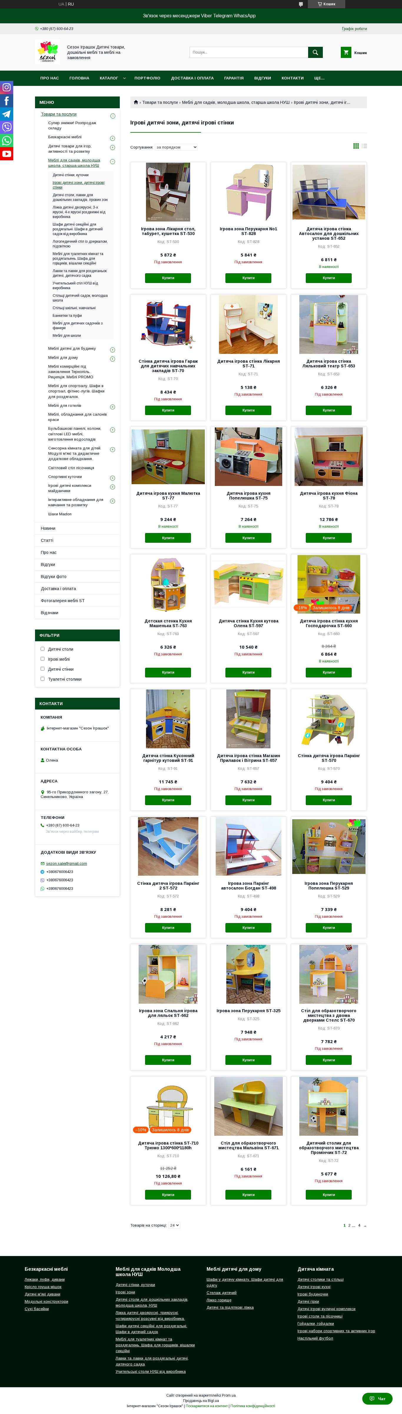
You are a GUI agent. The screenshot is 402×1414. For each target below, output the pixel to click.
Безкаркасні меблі (65, 137)
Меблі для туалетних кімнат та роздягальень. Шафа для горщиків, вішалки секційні (78, 258)
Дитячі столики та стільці (321, 1279)
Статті (47, 540)
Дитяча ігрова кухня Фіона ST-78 (329, 495)
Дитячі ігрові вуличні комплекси (327, 1309)
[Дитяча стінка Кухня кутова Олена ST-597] (248, 583)
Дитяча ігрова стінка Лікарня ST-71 (248, 363)
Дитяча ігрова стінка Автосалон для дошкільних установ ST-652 (329, 233)
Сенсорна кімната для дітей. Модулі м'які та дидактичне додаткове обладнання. (74, 453)
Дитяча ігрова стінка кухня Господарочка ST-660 (329, 623)
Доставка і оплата (192, 78)
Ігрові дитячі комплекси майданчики (69, 488)
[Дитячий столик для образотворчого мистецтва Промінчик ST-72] (328, 1106)
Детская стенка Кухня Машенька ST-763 (168, 623)
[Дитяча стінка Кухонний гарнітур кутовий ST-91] (168, 718)
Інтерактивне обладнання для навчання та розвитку (75, 502)
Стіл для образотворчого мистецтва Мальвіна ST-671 (248, 1145)
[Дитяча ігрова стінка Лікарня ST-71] (248, 324)
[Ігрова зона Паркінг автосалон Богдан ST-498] (248, 846)
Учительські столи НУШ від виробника (151, 1371)
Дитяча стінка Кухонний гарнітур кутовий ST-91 (168, 758)
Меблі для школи (67, 336)
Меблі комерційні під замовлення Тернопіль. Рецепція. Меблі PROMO (70, 371)
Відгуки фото (54, 576)
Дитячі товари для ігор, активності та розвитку (70, 149)
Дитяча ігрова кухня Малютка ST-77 (168, 495)
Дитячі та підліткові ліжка (230, 1307)
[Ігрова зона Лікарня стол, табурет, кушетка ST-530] (168, 191)
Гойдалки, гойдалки (316, 1323)
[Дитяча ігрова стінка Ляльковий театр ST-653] (328, 324)
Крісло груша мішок (43, 1287)
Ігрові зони (125, 1292)
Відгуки (262, 78)
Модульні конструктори (46, 1301)
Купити (168, 278)
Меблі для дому (63, 357)
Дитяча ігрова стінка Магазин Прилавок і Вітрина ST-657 (248, 758)
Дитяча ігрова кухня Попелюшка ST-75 (248, 495)
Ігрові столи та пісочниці (320, 1316)
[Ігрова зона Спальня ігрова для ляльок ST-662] (168, 973)
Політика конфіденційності (252, 1406)
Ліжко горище (219, 1300)
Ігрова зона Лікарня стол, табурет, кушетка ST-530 (168, 231)
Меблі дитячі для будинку (72, 348)
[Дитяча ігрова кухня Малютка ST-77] (168, 456)
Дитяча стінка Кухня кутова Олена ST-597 (248, 623)
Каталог (109, 78)
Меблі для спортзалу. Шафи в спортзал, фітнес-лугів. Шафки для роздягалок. (76, 391)
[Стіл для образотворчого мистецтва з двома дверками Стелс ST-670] (328, 973)
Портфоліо (147, 78)
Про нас (49, 78)
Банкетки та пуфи (67, 316)
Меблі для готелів (64, 405)
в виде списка (364, 147)
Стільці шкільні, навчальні (74, 308)
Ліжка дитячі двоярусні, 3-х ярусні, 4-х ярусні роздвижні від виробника (79, 212)
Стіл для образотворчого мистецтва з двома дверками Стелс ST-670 (328, 1015)
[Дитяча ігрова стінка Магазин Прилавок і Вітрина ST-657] (248, 718)
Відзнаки (49, 612)
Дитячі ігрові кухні (314, 1287)
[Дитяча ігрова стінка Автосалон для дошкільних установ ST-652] (328, 191)
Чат (382, 1398)
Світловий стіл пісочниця (71, 468)
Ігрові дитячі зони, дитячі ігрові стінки (78, 185)
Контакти (293, 78)
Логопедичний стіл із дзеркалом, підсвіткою (80, 243)
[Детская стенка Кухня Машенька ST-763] (168, 583)
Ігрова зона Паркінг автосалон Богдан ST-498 (248, 885)
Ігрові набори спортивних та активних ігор (336, 1331)
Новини (48, 528)
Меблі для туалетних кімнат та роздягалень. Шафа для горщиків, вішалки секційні (155, 1345)
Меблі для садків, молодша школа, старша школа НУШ (236, 102)
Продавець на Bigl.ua (201, 1401)
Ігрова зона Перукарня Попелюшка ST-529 (329, 885)
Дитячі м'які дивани (42, 1294)
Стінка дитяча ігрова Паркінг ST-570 (329, 758)
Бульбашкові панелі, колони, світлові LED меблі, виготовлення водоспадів (74, 433)
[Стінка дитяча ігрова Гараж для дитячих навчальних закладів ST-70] (168, 324)
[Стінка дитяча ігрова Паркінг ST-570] (328, 718)
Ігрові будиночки (313, 1294)
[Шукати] (315, 52)
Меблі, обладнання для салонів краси (77, 417)
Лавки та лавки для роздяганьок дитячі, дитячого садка (80, 273)
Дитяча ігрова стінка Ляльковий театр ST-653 (328, 363)
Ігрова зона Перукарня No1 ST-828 (248, 231)
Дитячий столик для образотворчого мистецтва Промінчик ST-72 (329, 1148)
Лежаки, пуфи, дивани (45, 1279)
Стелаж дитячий (222, 1292)
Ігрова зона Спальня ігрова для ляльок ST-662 (168, 1013)
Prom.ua (229, 1395)
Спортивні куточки (65, 476)
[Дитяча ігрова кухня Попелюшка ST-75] (248, 456)
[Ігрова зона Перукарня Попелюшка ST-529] (328, 846)
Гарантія (234, 78)
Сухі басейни (37, 1309)
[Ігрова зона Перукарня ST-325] (248, 973)
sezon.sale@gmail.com (66, 863)
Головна (79, 78)
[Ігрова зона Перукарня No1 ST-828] (248, 191)
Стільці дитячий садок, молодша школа (80, 298)
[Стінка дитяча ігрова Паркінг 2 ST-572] (168, 846)
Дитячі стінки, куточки (71, 175)
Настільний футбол (315, 1338)
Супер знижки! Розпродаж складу (72, 125)
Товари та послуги (160, 102)
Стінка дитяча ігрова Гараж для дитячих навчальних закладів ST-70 (168, 366)
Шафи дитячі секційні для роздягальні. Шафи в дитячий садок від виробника (78, 229)
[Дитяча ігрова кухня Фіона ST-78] (328, 456)
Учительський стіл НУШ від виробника (75, 285)
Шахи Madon (60, 514)
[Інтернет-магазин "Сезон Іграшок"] (47, 63)
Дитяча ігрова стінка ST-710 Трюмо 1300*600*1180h (168, 1145)
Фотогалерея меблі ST (63, 600)
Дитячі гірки (308, 1301)
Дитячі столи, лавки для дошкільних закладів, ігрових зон (80, 197)
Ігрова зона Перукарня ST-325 (248, 1010)
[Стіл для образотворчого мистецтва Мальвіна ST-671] (248, 1106)
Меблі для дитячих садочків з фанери (78, 325)
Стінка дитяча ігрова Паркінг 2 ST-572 (168, 885)
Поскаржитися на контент (207, 1406)
